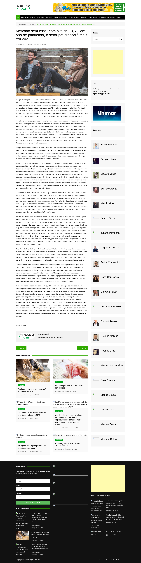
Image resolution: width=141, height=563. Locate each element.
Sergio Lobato (108, 159)
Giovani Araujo (109, 321)
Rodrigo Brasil (108, 350)
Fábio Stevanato (109, 144)
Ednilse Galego (109, 188)
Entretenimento (74, 17)
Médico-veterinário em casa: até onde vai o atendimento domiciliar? (39, 547)
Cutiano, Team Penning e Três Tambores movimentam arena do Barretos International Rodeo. (40, 517)
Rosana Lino (107, 409)
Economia (40, 17)
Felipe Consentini (110, 262)
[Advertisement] (108, 62)
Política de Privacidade (118, 560)
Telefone (18, 493)
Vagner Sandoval (110, 247)
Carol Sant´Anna (110, 277)
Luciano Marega (109, 335)
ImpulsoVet (21, 44)
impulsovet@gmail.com (101, 94)
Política (32, 17)
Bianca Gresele (109, 218)
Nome (18, 478)
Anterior (22, 348)
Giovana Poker (109, 291)
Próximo (81, 348)
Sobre (119, 17)
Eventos (49, 17)
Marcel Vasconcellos (112, 365)
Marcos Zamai (108, 424)
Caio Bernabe (108, 380)
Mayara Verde (108, 173)
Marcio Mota (107, 203)
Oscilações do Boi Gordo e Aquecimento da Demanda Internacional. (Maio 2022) (115, 517)
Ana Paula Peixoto (111, 306)
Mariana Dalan (109, 439)
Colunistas (24, 17)
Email (18, 485)
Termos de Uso (104, 560)
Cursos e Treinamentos (89, 17)
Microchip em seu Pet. (113, 531)
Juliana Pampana (110, 232)
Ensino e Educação (60, 17)
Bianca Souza (108, 394)
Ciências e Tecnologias (107, 17)
